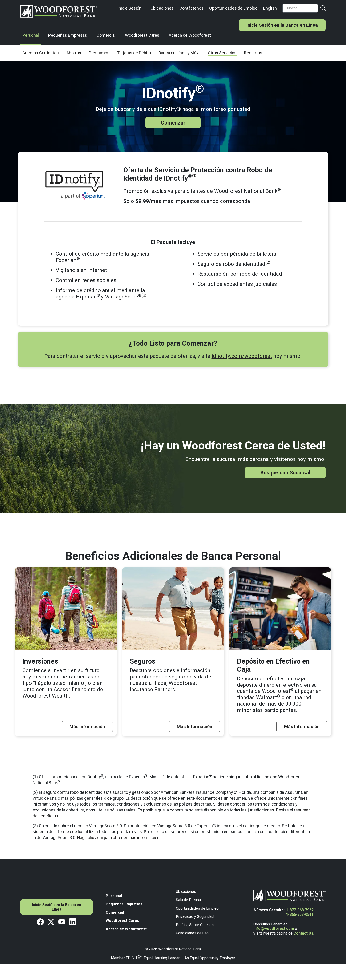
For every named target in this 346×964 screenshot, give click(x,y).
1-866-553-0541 (300, 914)
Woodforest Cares (142, 35)
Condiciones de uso (192, 933)
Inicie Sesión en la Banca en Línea (282, 25)
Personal (30, 35)
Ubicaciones (162, 8)
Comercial (106, 35)
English (270, 8)
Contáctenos (191, 8)
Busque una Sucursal (285, 472)
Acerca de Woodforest (190, 35)
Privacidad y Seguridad (195, 916)
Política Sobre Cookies (195, 925)
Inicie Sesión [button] (129, 8)
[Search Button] (323, 8)
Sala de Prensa (188, 900)
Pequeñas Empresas (67, 35)
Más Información (87, 726)
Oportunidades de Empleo (233, 8)
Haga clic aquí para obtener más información (118, 837)
